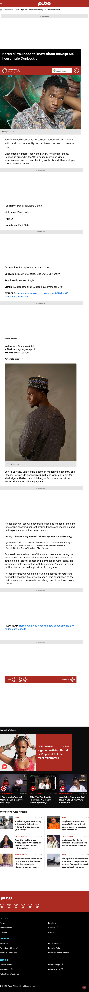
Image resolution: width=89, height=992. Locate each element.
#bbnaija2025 (12, 548)
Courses (51, 932)
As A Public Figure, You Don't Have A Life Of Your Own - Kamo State (72, 800)
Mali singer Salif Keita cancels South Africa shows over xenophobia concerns (74, 843)
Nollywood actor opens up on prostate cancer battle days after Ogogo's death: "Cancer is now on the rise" (28, 862)
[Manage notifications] (84, 987)
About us (4, 943)
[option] (13, 790)
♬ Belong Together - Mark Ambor (33, 548)
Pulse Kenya (5, 969)
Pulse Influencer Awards (58, 952)
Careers (51, 927)
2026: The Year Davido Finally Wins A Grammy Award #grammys (40, 800)
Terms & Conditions (8, 952)
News (17, 817)
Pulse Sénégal (54, 965)
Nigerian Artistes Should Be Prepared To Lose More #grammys (53, 754)
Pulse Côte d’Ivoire (8, 974)
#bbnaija (20, 542)
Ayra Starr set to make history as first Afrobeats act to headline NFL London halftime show (28, 844)
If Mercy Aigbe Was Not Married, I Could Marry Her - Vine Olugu (13, 800)
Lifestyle (3, 932)
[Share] (76, 70)
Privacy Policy (54, 943)
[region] (44, 789)
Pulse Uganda (54, 969)
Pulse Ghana (5, 965)
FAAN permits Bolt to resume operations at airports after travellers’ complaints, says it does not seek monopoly (75, 862)
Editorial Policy (54, 948)
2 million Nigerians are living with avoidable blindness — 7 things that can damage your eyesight (28, 825)
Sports (51, 923)
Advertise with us (7, 948)
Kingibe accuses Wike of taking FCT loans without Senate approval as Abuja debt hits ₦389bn (74, 825)
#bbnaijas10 (59, 545)
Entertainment (8, 10)
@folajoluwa (11, 542)
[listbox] (44, 789)
